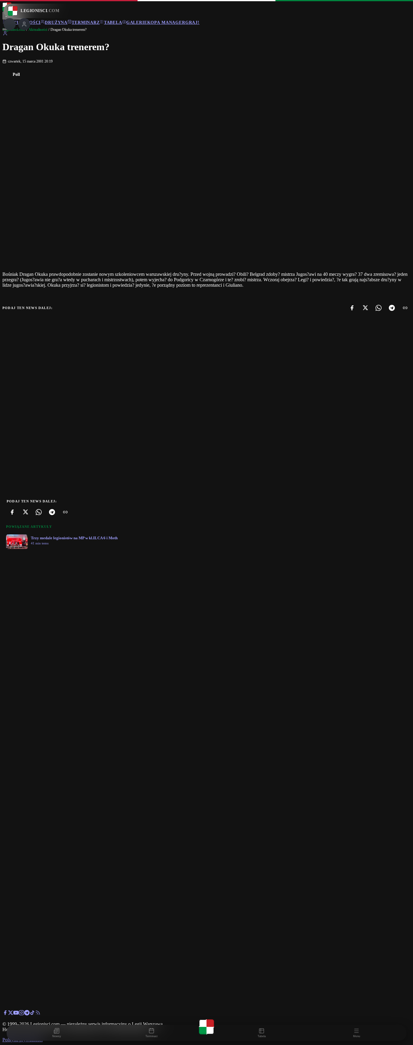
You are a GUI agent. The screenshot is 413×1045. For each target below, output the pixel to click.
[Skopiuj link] (405, 307)
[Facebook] (351, 307)
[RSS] (38, 1013)
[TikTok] (32, 1013)
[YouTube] (16, 1013)
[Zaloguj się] (5, 34)
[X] (365, 307)
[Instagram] (21, 1013)
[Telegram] (391, 307)
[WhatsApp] (378, 307)
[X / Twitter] (10, 1013)
